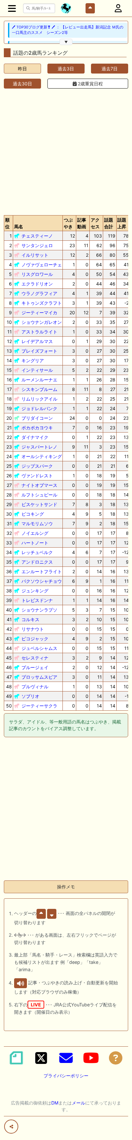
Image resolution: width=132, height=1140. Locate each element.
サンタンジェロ (37, 245)
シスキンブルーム (39, 389)
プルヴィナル (34, 686)
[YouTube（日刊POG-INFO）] (91, 1058)
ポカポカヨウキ (37, 427)
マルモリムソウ (37, 523)
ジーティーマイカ (39, 312)
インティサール (37, 370)
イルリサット (34, 255)
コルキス (30, 619)
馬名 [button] (18, 226)
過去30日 (22, 83)
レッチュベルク (37, 552)
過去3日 (66, 68)
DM (54, 1102)
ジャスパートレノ (39, 446)
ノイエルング (34, 533)
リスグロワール (37, 274)
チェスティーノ (37, 235)
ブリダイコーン (37, 418)
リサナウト (32, 629)
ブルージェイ (34, 667)
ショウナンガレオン (41, 322)
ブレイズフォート (39, 351)
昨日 (22, 68)
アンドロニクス (37, 562)
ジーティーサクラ (39, 705)
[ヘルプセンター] (115, 1058)
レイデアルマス (37, 341)
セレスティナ (34, 657)
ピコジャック (34, 638)
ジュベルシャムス (39, 648)
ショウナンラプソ (39, 610)
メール (78, 1102)
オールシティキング (41, 456)
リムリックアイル (39, 399)
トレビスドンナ (37, 600)
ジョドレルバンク (39, 408)
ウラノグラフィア (39, 293)
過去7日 (110, 68)
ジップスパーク (37, 466)
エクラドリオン (37, 283)
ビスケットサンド (39, 504)
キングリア (32, 360)
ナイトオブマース (39, 485)
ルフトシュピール (39, 494)
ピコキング (32, 514)
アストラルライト (39, 331)
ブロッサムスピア (39, 677)
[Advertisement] (66, 150)
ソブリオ (30, 696)
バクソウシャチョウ (41, 581)
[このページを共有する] (11, 1127)
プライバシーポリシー (66, 1075)
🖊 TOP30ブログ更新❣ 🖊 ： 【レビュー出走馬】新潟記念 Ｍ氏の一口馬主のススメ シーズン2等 (67, 30)
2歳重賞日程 (90, 83)
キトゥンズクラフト (41, 303)
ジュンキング (34, 590)
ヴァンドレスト (37, 475)
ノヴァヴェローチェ (41, 264)
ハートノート (34, 542)
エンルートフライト (41, 571)
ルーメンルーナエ (39, 379)
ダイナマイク (34, 437)
